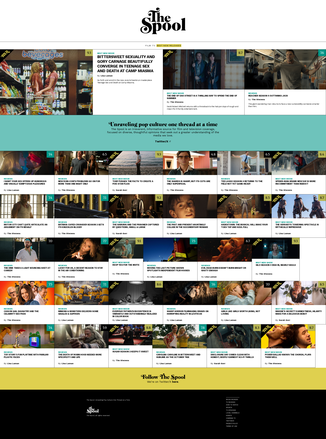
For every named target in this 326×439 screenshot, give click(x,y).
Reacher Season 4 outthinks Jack (268, 95)
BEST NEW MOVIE (105, 53)
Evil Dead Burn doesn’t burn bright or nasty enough (223, 269)
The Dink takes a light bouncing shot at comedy (27, 269)
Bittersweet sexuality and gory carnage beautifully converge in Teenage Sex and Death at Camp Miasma (126, 63)
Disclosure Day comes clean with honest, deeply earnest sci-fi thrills (232, 355)
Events (229, 415)
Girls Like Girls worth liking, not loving (240, 312)
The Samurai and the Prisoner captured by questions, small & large (135, 225)
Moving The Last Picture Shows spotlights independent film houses (168, 269)
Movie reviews (232, 399)
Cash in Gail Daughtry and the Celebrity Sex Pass (21, 312)
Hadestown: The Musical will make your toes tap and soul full (244, 225)
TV (153, 45)
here (175, 381)
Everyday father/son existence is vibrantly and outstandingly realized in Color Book (134, 314)
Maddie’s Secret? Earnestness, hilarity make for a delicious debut (298, 312)
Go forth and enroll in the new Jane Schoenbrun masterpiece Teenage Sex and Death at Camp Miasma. (124, 81)
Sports (229, 407)
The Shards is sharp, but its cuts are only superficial (188, 182)
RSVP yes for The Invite (125, 265)
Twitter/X (162, 141)
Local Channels (232, 413)
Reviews (252, 93)
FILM (148, 45)
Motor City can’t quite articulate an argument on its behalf (25, 225)
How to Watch (232, 405)
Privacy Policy (232, 423)
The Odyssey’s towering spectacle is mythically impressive (297, 225)
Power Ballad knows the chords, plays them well (288, 355)
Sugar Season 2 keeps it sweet (130, 351)
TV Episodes (231, 410)
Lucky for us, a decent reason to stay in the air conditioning (80, 269)
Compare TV (231, 418)
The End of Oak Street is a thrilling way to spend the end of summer (202, 97)
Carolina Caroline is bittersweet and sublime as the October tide (178, 355)
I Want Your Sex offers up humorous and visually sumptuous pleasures (25, 182)
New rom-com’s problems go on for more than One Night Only (79, 182)
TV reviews (230, 402)
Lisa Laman (107, 75)
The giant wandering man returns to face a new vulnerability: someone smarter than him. (283, 105)
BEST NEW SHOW (264, 262)
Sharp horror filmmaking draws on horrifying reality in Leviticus (187, 312)
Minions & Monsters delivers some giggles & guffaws (78, 312)
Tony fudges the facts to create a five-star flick (132, 182)
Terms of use (231, 426)
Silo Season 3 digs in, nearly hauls (276, 265)
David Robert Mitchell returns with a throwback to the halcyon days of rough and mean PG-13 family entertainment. (202, 107)
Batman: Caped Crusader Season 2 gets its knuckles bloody (81, 225)
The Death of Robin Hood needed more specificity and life (80, 355)
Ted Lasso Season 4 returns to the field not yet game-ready (241, 182)
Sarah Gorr (121, 190)
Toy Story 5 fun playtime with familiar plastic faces (26, 355)
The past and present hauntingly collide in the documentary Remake (187, 225)
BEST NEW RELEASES (169, 45)
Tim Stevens (176, 102)
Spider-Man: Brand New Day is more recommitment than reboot (295, 182)
